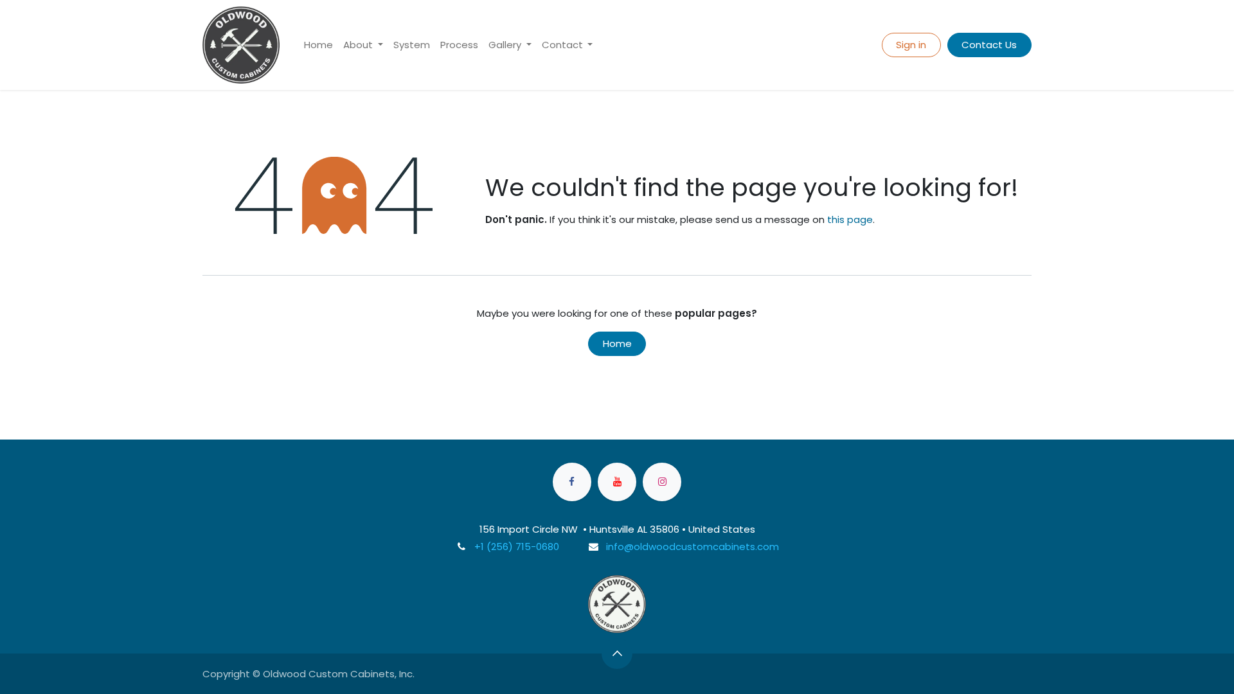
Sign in (911, 44)
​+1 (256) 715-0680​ (516, 546)
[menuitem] (318, 45)
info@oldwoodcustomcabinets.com (692, 546)
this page (850, 219)
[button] (617, 653)
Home (617, 343)
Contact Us (989, 44)
